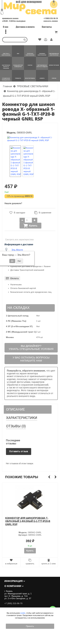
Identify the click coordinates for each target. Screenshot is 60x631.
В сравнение (45, 212)
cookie (22, 613)
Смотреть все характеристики (19, 239)
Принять (30, 626)
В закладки (19, 212)
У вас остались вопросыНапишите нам (31, 359)
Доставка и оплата (25, 26)
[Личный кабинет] (51, 40)
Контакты (47, 26)
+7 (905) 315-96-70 (51, 18)
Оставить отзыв (18, 451)
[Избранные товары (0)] (40, 39)
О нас (5, 26)
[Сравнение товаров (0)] (46, 39)
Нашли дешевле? (13, 203)
